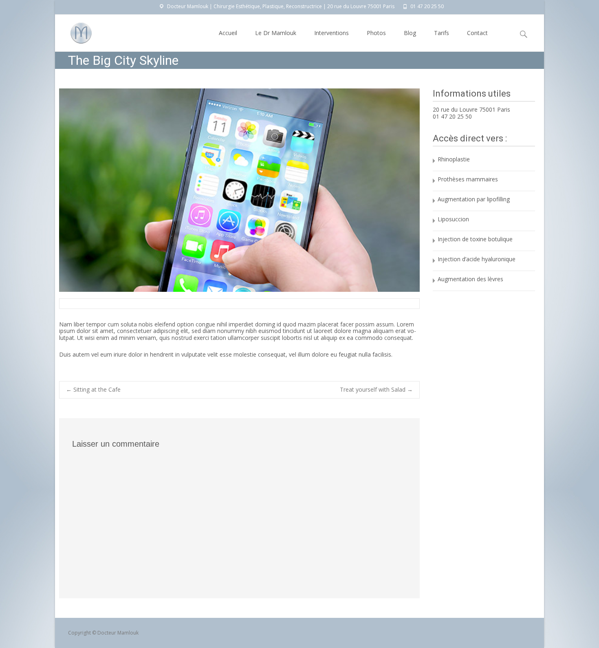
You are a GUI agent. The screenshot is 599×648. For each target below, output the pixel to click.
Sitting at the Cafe (93, 389)
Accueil (228, 33)
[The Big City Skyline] (239, 190)
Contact (477, 33)
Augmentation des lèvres (470, 279)
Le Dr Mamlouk (275, 33)
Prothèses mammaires (468, 179)
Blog (410, 33)
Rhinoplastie (454, 159)
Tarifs (441, 33)
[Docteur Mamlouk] (74, 31)
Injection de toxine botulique (475, 239)
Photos (376, 33)
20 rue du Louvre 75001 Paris (471, 109)
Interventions (331, 33)
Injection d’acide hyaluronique (476, 259)
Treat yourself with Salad (376, 389)
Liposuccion (453, 219)
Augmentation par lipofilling (474, 199)
